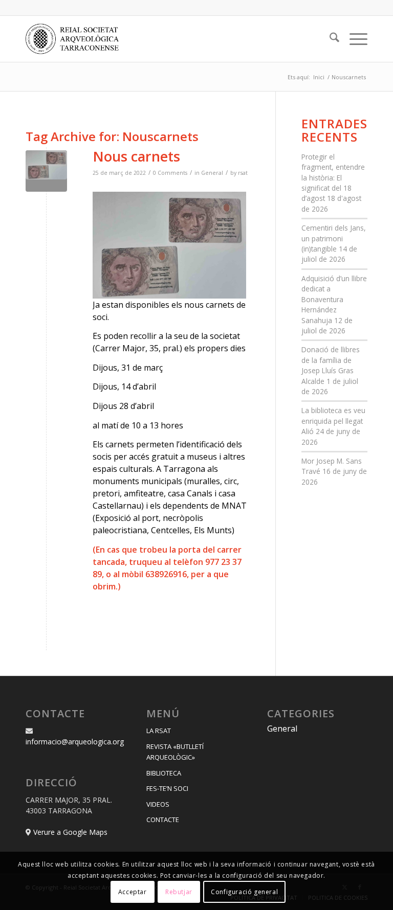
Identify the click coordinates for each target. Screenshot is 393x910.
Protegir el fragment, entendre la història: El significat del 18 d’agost (333, 177)
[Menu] (353, 39)
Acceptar (132, 892)
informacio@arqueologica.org (75, 741)
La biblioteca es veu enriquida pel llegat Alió (333, 420)
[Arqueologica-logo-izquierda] (76, 39)
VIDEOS (157, 804)
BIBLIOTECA (163, 773)
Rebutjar (178, 892)
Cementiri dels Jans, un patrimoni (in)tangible (333, 238)
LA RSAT (158, 730)
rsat (243, 172)
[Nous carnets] (46, 171)
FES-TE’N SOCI (167, 788)
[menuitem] (329, 39)
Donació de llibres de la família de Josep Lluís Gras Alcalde (330, 365)
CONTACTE (162, 819)
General (212, 172)
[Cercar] (329, 39)
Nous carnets (136, 156)
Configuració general (244, 892)
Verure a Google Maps (70, 832)
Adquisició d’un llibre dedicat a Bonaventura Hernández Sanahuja (334, 299)
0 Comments (170, 172)
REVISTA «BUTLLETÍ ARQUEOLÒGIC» (175, 752)
